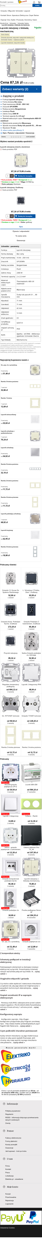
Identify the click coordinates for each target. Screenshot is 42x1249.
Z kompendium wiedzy (10, 953)
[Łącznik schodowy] (35, 452)
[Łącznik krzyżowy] (35, 535)
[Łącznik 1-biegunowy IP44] (31, 673)
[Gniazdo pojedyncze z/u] (31, 930)
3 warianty (4, 371)
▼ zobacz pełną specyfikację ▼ (12, 130)
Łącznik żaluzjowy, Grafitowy (11, 187)
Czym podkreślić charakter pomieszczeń (18, 1031)
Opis (21, 227)
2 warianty (4, 470)
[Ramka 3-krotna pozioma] (35, 386)
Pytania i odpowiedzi (21, 231)
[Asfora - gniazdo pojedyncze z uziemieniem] (10, 835)
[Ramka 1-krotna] (35, 403)
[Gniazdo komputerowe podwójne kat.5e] (10, 867)
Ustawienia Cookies (7, 1228)
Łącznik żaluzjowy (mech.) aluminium (15, 147)
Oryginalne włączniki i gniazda (14, 978)
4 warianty (4, 453)
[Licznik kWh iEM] (31, 773)
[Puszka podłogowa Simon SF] (31, 898)
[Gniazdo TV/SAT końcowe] (31, 704)
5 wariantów (31, 949)
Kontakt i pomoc (6, 2)
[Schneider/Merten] (38, 28)
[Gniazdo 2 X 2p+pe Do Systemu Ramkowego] (10, 578)
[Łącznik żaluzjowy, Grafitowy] (21, 201)
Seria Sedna (5, 34)
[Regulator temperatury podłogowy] (10, 673)
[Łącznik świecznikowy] (35, 419)
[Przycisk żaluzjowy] (10, 641)
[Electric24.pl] (22, 2)
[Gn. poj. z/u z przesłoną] (35, 370)
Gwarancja (21, 240)
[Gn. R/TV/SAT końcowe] (10, 704)
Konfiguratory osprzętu (11, 1014)
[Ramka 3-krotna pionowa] (35, 552)
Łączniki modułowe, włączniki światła (13, 43)
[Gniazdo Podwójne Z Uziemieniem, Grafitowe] (31, 610)
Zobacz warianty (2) (15, 89)
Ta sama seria (21, 236)
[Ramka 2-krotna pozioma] (35, 485)
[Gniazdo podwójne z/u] (10, 898)
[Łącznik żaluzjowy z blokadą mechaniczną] (21, 63)
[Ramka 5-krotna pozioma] (35, 469)
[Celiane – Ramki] (31, 804)
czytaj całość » (26, 1026)
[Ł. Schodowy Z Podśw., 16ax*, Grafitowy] (31, 578)
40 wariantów (31, 917)
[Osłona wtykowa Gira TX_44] (31, 835)
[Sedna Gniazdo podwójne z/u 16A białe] (31, 641)
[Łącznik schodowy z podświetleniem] (35, 436)
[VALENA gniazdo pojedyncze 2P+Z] (10, 773)
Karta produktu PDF (10, 149)
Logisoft (9, 1091)
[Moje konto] (34, 2)
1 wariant (4, 387)
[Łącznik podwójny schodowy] (35, 519)
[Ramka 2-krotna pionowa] (35, 502)
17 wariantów (31, 792)
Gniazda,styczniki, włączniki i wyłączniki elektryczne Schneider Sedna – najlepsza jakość (17, 39)
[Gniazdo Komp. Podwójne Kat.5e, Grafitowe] (10, 610)
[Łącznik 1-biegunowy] (10, 804)
